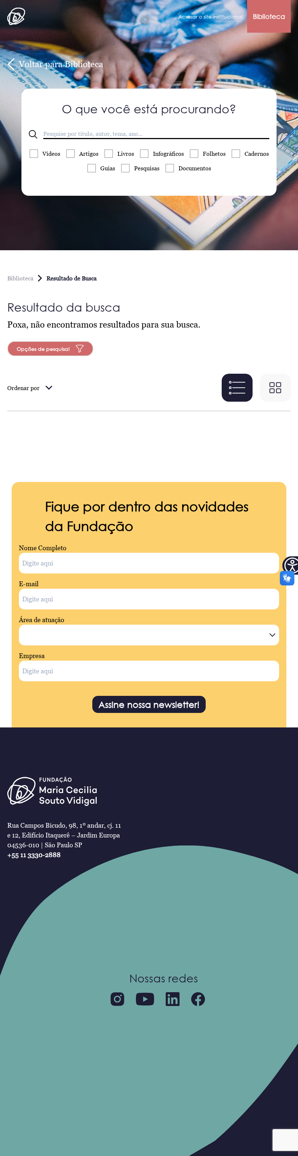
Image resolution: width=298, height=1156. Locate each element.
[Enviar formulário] (33, 134)
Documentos (194, 168)
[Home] (16, 16)
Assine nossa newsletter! (149, 704)
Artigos (88, 154)
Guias (107, 168)
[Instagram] (117, 999)
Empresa (32, 656)
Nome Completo (43, 548)
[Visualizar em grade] (275, 388)
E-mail (29, 584)
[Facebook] (198, 999)
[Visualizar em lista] (237, 388)
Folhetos (214, 154)
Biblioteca (269, 16)
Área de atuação (41, 620)
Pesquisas (147, 168)
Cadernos (257, 154)
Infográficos (168, 154)
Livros (125, 154)
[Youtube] (145, 999)
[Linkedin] (173, 999)
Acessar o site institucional (210, 16)
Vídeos (51, 154)
